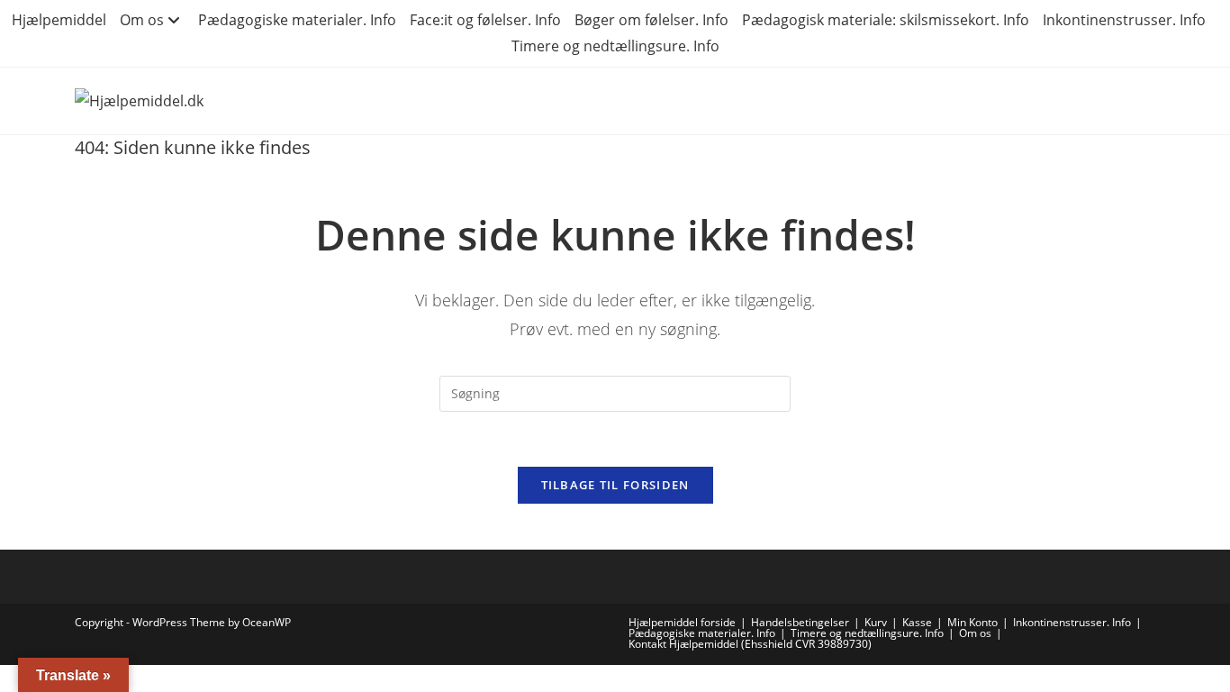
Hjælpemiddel (59, 20)
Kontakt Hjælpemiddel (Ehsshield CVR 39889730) (750, 643)
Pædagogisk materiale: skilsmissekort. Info (885, 20)
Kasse (917, 622)
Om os (142, 20)
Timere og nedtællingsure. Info (615, 46)
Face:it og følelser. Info (485, 20)
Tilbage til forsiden (615, 485)
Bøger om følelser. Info (651, 20)
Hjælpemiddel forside (682, 622)
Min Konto (972, 622)
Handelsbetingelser (800, 622)
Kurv (875, 622)
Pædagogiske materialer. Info (297, 20)
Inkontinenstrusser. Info (1124, 20)
